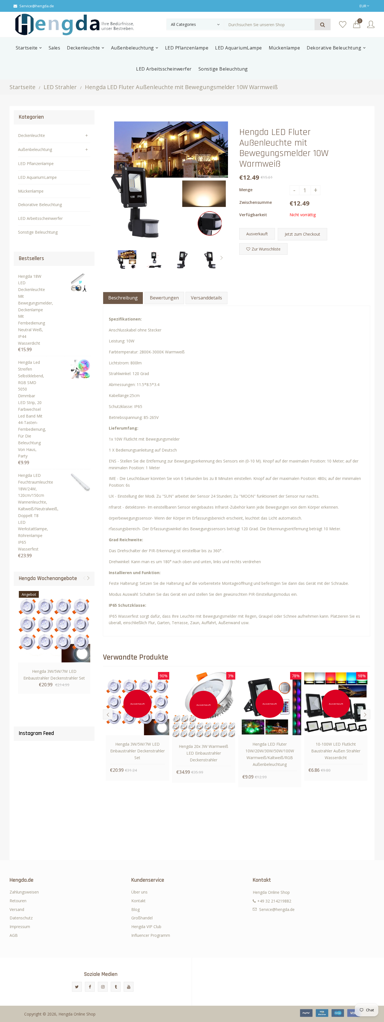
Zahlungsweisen (24, 892)
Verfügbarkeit (253, 214)
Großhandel (142, 918)
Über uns (139, 892)
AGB (14, 935)
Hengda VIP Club (146, 926)
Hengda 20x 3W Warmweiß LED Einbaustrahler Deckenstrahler (203, 753)
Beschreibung (123, 298)
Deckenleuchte (31, 135)
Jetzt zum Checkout (302, 234)
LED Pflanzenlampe (36, 163)
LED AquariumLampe (37, 177)
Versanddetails (206, 298)
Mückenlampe (31, 191)
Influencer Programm (150, 935)
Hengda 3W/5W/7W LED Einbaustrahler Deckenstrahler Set (54, 675)
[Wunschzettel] (342, 24)
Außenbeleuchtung (35, 149)
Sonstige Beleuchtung (38, 232)
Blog (135, 909)
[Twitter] (77, 987)
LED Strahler (60, 87)
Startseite (22, 87)
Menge (245, 189)
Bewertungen (164, 298)
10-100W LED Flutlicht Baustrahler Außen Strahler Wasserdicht (335, 750)
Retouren (18, 900)
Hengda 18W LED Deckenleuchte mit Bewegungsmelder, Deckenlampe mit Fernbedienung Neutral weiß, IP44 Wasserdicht (30, 310)
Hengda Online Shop (77, 1014)
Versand (17, 909)
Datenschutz (21, 918)
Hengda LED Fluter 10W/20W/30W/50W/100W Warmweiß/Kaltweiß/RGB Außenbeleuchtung (269, 754)
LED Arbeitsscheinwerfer (40, 218)
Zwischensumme (255, 202)
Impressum (20, 926)
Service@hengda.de (36, 5)
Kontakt (138, 900)
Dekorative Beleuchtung (40, 204)
